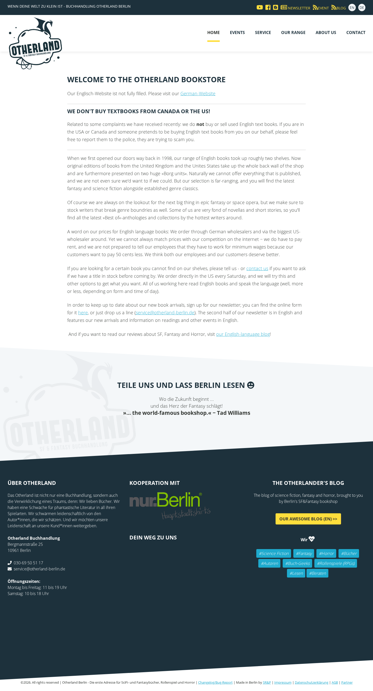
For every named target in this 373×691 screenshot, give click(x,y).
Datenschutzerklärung (311, 682)
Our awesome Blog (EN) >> (308, 519)
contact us (257, 268)
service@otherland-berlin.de (165, 312)
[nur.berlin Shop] (170, 517)
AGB (335, 682)
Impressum (283, 682)
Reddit (192, 427)
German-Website (197, 93)
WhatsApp (202, 427)
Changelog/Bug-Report (215, 682)
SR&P (267, 682)
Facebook (161, 427)
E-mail (181, 427)
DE (362, 7)
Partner (347, 682)
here (83, 312)
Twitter (171, 427)
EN (352, 7)
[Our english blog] (274, 7)
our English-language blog (243, 334)
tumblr (212, 427)
